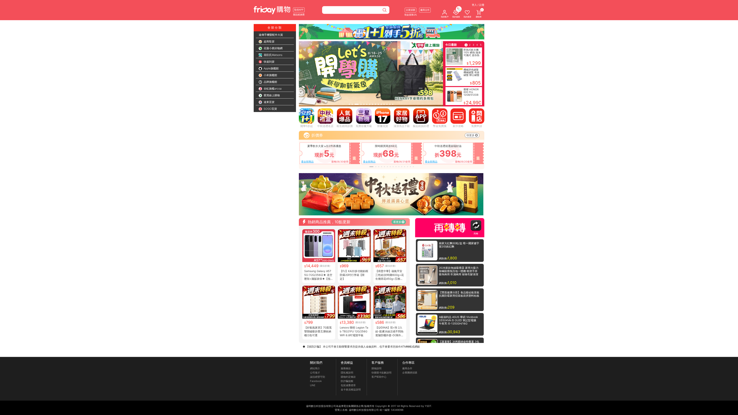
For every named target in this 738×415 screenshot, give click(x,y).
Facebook (316, 381)
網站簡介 (315, 368)
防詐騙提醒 (347, 381)
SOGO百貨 (270, 108)
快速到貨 (268, 61)
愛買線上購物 (271, 95)
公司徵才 (315, 372)
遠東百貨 (268, 102)
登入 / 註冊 (478, 4)
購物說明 (376, 368)
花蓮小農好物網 (273, 48)
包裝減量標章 (348, 385)
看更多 (397, 221)
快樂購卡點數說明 (381, 372)
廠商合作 (407, 368)
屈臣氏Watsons (272, 54)
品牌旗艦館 (270, 81)
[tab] (349, 104)
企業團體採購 (409, 372)
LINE (312, 385)
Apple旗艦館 (271, 68)
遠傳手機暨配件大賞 (271, 34)
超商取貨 (268, 41)
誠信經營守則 (317, 376)
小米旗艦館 (270, 75)
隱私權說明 (347, 372)
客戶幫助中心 (378, 376)
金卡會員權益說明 (351, 389)
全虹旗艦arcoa (272, 88)
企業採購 (410, 9)
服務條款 (346, 368)
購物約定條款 (348, 376)
